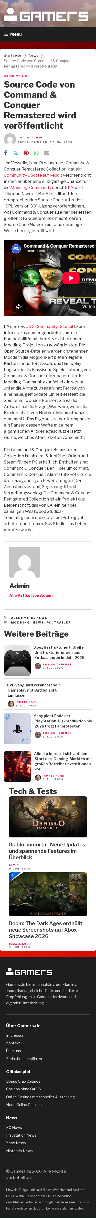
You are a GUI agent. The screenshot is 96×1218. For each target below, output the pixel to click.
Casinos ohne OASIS (23, 1089)
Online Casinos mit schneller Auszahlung (40, 1097)
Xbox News (16, 1143)
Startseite (13, 55)
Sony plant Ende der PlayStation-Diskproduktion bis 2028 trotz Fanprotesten (63, 721)
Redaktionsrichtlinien (24, 1058)
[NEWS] (17, 674)
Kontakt (13, 1043)
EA (70, 187)
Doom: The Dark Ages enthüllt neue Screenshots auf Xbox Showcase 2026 (45, 929)
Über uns (13, 1051)
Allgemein (22, 618)
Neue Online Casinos (24, 1104)
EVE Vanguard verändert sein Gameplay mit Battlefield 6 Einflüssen (34, 690)
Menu (16, 34)
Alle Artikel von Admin (30, 595)
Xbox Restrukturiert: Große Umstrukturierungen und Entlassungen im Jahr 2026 (59, 652)
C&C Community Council (49, 326)
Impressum (16, 1035)
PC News (14, 1127)
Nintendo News (19, 1151)
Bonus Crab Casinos (23, 1081)
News (33, 55)
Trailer (62, 622)
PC (49, 622)
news (38, 622)
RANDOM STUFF (16, 76)
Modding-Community (30, 187)
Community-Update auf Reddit (33, 175)
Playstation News (21, 1135)
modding (20, 622)
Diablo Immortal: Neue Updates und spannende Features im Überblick (46, 851)
